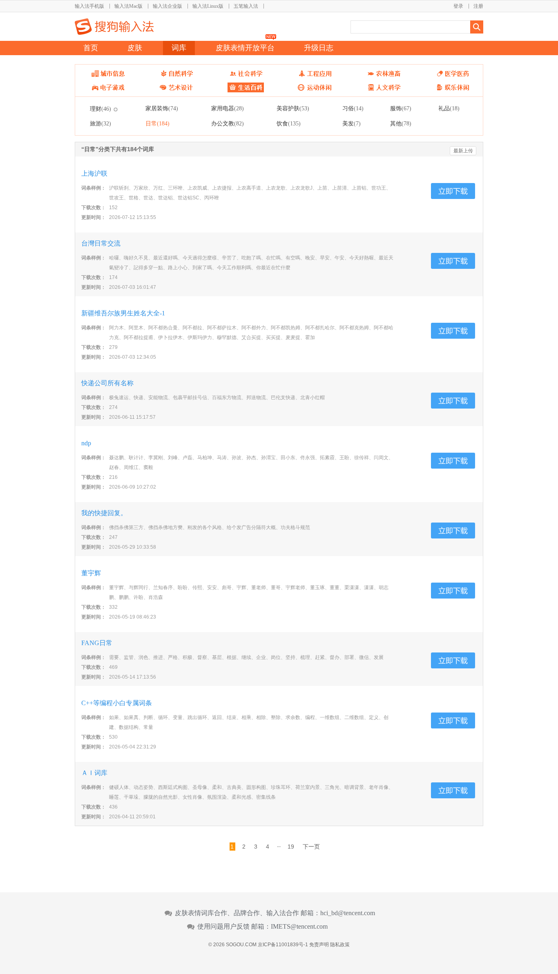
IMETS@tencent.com (299, 926)
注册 (478, 6)
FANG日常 (96, 642)
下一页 (311, 846)
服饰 (400, 108)
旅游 (100, 123)
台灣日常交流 (101, 243)
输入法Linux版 (207, 6)
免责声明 (319, 944)
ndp (86, 443)
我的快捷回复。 (104, 512)
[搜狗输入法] (114, 26)
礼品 (449, 108)
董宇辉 (91, 573)
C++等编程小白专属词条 (116, 702)
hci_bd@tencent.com (347, 913)
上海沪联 (94, 173)
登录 (458, 6)
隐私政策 (340, 944)
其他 (400, 123)
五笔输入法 (246, 6)
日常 (157, 123)
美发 (351, 123)
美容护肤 (293, 108)
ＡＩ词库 (94, 772)
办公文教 (227, 123)
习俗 (353, 108)
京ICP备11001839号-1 (283, 944)
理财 (100, 108)
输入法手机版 (89, 6)
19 (291, 846)
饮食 (289, 123)
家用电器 (227, 108)
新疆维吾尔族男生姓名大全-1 (123, 313)
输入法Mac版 (128, 6)
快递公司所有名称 (107, 383)
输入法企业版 (167, 6)
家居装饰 (161, 108)
